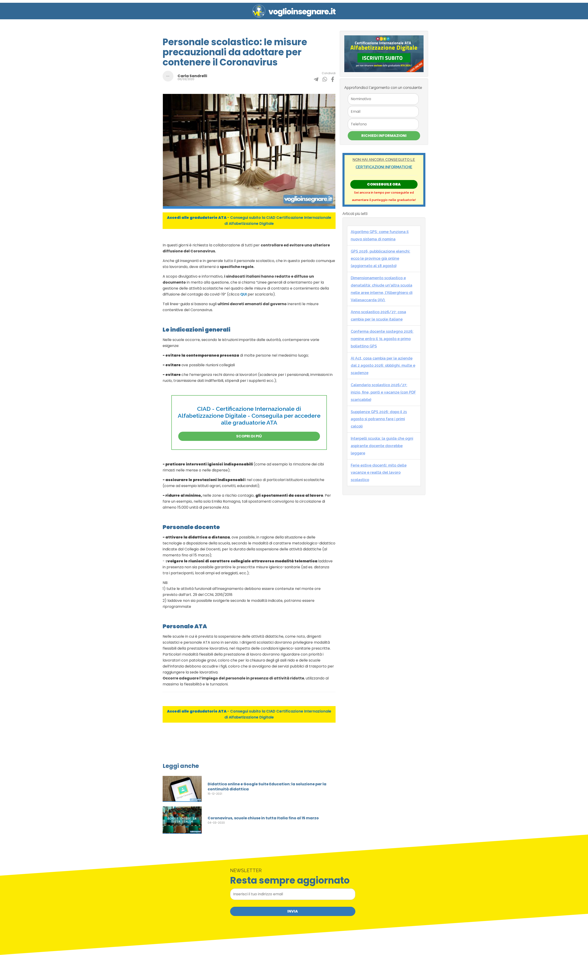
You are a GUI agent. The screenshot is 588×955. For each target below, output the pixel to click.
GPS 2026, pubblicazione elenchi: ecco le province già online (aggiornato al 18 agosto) (380, 258)
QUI (243, 294)
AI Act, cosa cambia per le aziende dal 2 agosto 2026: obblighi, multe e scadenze (383, 365)
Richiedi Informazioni (384, 135)
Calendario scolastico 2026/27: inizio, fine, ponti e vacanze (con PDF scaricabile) (383, 392)
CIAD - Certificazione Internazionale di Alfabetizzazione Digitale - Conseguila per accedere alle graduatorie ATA (249, 415)
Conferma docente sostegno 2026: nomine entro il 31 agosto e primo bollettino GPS (382, 338)
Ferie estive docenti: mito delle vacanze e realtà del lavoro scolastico (379, 472)
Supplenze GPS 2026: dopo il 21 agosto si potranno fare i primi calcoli (379, 419)
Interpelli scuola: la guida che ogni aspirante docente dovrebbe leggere (382, 445)
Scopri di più (249, 436)
